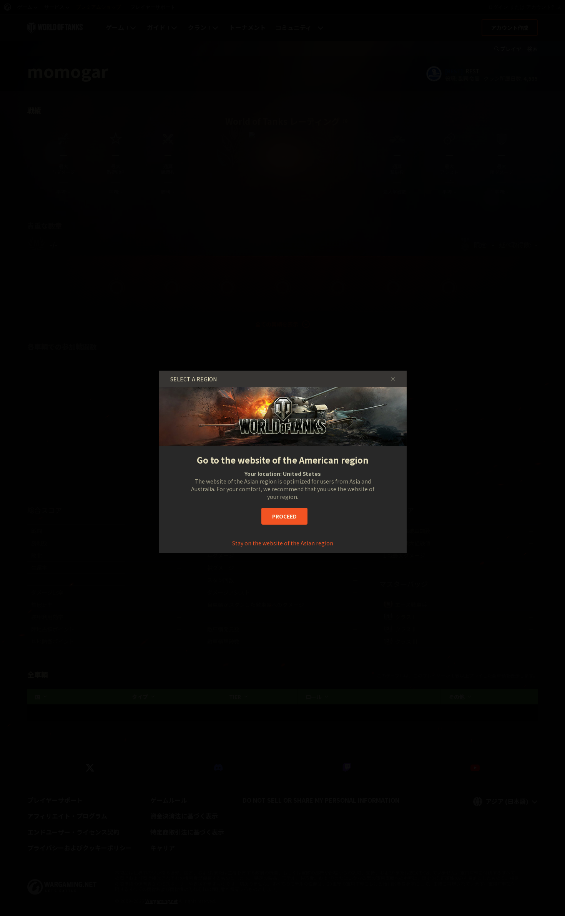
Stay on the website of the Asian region (282, 543)
